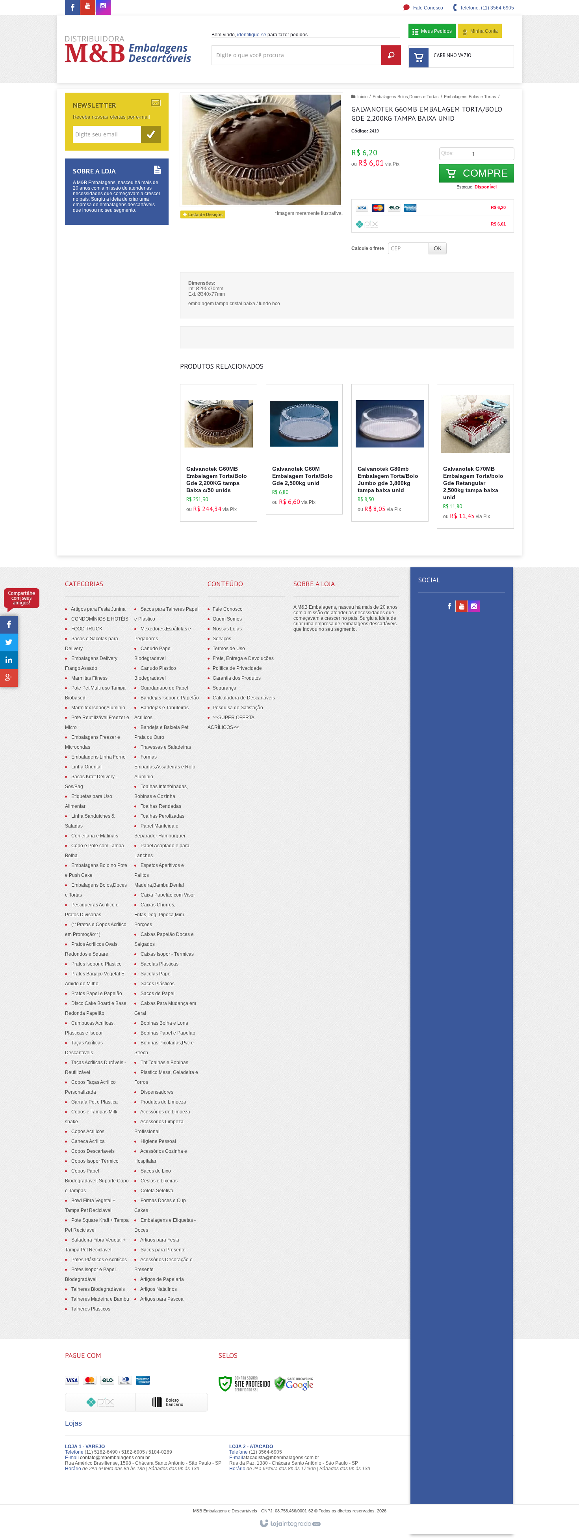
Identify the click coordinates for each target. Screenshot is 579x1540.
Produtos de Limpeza (163, 1102)
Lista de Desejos (205, 214)
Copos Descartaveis (93, 1151)
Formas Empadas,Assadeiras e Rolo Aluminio (164, 766)
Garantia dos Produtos (237, 678)
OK (438, 248)
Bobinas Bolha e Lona (164, 1023)
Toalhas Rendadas (161, 806)
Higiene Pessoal (158, 1141)
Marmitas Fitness (89, 678)
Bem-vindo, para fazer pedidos (260, 34)
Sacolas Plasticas (159, 964)
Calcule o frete (367, 248)
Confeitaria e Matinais (94, 836)
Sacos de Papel (157, 993)
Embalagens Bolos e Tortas (470, 96)
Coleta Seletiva (157, 1190)
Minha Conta (484, 31)
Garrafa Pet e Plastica (94, 1102)
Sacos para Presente (163, 1250)
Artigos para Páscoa (162, 1299)
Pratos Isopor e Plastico (96, 964)
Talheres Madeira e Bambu (100, 1299)
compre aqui (225, 479)
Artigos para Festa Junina (98, 609)
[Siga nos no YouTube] (462, 607)
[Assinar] (151, 134)
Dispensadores (157, 1092)
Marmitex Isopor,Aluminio (98, 707)
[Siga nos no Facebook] (72, 9)
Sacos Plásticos (157, 983)
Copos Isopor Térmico (95, 1161)
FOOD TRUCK (86, 629)
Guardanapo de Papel (164, 688)
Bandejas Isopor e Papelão (170, 698)
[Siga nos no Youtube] (87, 6)
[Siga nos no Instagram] (103, 6)
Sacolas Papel (156, 974)
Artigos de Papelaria (162, 1279)
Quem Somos (227, 619)
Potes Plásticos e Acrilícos (99, 1259)
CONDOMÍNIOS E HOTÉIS (99, 619)
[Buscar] (391, 55)
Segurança (224, 688)
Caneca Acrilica (88, 1141)
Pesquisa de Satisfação (238, 707)
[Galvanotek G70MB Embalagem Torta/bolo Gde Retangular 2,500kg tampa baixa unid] (475, 456)
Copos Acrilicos (87, 1131)
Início (362, 96)
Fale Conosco (427, 8)
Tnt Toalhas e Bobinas (164, 1062)
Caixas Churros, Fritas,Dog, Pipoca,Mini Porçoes (159, 914)
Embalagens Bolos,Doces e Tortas (406, 96)
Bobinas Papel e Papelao (168, 1033)
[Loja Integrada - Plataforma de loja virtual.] (289, 1523)
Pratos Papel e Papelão (96, 993)
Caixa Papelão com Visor (168, 895)
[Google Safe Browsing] (294, 1383)
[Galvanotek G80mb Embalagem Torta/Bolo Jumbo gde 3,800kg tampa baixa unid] (390, 452)
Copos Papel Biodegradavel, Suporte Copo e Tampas (97, 1180)
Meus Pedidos (436, 31)
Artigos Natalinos (158, 1289)
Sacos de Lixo (156, 1171)
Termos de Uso (229, 648)
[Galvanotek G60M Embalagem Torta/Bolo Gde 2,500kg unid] (304, 449)
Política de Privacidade (237, 668)
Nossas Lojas (227, 629)
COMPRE (484, 173)
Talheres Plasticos (90, 1309)
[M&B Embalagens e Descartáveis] (128, 49)
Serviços (222, 638)
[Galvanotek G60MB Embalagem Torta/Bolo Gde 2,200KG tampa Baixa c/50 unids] (218, 452)
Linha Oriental (86, 767)
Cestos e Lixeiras (159, 1181)
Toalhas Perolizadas (162, 816)
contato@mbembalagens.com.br (115, 1457)
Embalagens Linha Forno (98, 757)
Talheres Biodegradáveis (98, 1289)
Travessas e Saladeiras (166, 747)
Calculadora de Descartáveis (244, 698)
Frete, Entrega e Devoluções (243, 658)
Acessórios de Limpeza (165, 1112)
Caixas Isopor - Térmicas (167, 954)
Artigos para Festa (159, 1240)
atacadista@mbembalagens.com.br (281, 1457)
